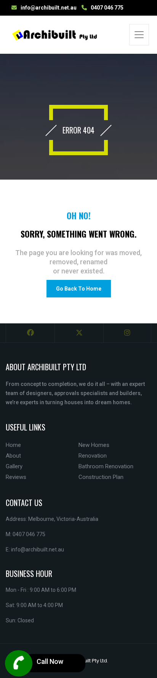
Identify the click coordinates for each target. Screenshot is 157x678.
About (13, 455)
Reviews (16, 477)
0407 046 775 (107, 8)
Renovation (92, 455)
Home (13, 445)
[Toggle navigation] (139, 34)
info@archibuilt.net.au (49, 8)
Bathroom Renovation (105, 466)
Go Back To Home (78, 289)
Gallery (14, 466)
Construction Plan (100, 477)
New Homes (93, 445)
